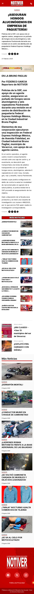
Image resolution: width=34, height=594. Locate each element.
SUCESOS (17, 10)
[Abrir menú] (3, 3)
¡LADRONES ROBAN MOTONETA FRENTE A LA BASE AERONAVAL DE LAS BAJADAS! (17, 444)
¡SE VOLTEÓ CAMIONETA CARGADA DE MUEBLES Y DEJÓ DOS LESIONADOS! (10, 252)
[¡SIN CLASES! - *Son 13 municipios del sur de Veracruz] (7, 331)
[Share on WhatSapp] (18, 54)
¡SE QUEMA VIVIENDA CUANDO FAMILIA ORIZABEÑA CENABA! (9, 298)
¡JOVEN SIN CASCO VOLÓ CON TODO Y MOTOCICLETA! (10, 279)
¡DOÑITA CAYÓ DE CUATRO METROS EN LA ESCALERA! (10, 307)
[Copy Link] (15, 54)
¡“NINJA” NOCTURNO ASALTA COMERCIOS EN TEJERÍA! (10, 261)
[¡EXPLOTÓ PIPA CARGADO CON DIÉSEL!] (7, 346)
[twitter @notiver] (17, 575)
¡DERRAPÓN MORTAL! (9, 222)
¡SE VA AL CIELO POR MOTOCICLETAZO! (12, 538)
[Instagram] (26, 575)
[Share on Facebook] (12, 54)
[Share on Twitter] (9, 54)
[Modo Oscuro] (31, 3)
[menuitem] (17, 583)
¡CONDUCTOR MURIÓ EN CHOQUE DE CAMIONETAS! (15, 413)
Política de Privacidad (17, 583)
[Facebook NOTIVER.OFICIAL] (8, 575)
